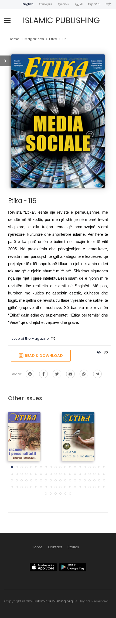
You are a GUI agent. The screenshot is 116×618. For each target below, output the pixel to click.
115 (64, 38)
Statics (73, 547)
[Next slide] (98, 455)
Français (45, 4)
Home (14, 38)
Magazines (34, 38)
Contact (55, 547)
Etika (53, 38)
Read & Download (43, 355)
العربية (79, 4)
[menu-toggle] (7, 20)
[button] (12, 467)
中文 (108, 4)
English (27, 4)
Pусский (63, 4)
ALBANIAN (24, 432)
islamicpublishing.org (54, 601)
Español (94, 4)
